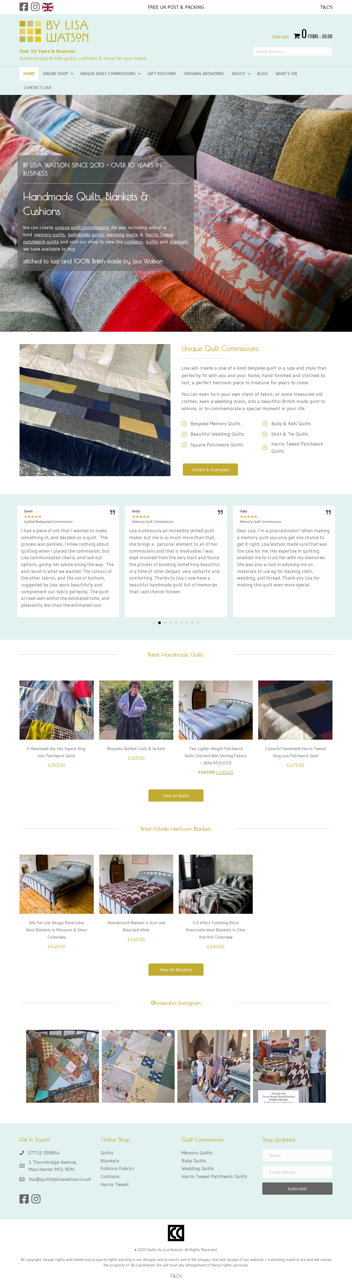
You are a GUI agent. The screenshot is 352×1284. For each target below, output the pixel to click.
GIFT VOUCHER (161, 73)
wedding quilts (122, 235)
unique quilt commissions (82, 227)
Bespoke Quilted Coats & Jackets (136, 748)
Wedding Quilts (198, 1168)
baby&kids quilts (86, 235)
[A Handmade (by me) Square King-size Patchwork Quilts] (57, 710)
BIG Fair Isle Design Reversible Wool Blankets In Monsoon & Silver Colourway (56, 930)
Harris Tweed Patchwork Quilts (214, 1176)
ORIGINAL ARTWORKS (204, 73)
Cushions (110, 1176)
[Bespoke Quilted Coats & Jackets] (136, 710)
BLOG (262, 73)
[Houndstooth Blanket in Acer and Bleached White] (136, 884)
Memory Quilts (197, 1153)
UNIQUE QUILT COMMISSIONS (108, 73)
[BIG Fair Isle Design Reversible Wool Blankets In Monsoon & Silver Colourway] (57, 884)
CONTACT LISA (37, 87)
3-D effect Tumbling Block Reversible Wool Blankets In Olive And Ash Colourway (216, 930)
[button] (154, 622)
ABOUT (238, 73)
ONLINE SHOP (55, 73)
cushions (133, 242)
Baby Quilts (194, 1161)
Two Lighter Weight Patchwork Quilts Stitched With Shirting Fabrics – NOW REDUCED (216, 756)
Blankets (110, 1161)
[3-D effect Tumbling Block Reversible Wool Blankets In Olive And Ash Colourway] (216, 884)
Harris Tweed (115, 1184)
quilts (152, 242)
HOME (29, 73)
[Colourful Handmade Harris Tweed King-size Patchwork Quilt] (295, 710)
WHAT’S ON (286, 73)
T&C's (326, 7)
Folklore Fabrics (117, 1168)
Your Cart (280, 37)
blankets (179, 242)
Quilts (107, 1153)
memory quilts (49, 235)
